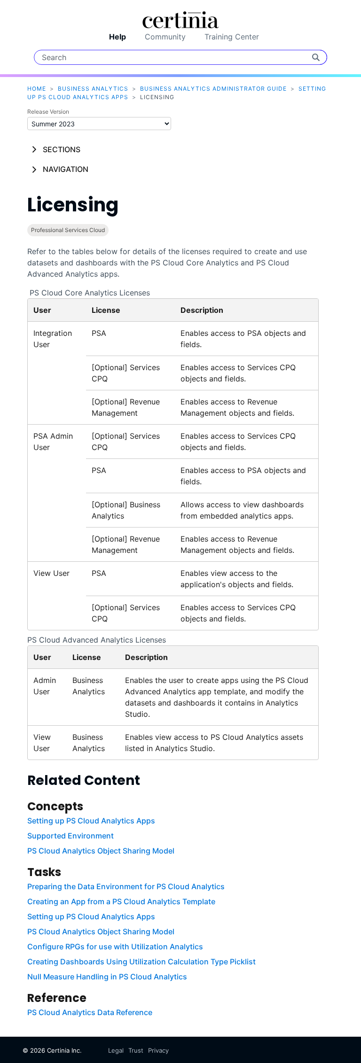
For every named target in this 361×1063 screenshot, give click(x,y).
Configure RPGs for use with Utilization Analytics (115, 946)
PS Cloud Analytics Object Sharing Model (100, 850)
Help (117, 36)
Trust (135, 1050)
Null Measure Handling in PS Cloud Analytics (107, 976)
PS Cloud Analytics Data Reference (89, 1012)
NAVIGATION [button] (65, 169)
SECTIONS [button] (61, 149)
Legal (116, 1050)
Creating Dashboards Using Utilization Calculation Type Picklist (141, 961)
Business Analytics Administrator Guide (213, 88)
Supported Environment (70, 835)
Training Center (231, 36)
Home (36, 88)
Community (165, 36)
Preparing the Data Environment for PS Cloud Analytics (126, 886)
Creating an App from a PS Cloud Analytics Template (121, 901)
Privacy (158, 1050)
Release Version (48, 111)
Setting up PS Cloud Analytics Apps (91, 820)
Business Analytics (93, 88)
